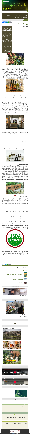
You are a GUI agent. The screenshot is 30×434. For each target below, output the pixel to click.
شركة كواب (15, 267)
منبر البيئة (20, 15)
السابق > (26, 297)
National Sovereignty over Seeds (6, 340)
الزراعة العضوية (22, 267)
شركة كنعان (18, 267)
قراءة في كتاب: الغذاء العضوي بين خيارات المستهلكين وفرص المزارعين (15, 274)
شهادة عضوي (12, 267)
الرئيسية (26, 15)
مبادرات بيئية (15, 300)
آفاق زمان (15, 399)
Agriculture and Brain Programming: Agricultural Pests (9, 349)
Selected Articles (15, 326)
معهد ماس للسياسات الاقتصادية (19, 100)
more (26, 364)
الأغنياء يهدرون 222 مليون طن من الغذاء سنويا (18, 279)
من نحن (23, 15)
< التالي (24, 297)
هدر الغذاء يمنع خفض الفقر (20, 282)
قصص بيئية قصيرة (25, 17)
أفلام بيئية (18, 17)
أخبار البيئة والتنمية (9, 15)
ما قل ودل (21, 17)
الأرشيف (15, 17)
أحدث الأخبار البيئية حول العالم (15, 286)
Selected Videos (15, 377)
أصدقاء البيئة (13, 15)
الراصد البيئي (16, 15)
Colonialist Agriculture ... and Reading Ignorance (8, 328)
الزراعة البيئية (26, 267)
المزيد (3, 317)
